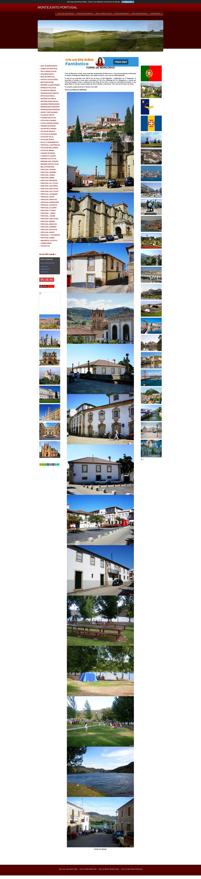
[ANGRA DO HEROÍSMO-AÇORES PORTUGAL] (151, 316)
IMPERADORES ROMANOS (50, 107)
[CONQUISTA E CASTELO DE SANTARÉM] (151, 438)
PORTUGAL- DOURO (48, 216)
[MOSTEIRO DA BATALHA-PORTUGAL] (49, 457)
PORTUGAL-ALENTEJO (49, 205)
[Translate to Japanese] (56, 254)
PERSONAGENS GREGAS (50, 93)
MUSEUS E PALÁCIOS (48, 88)
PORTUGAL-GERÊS (47, 238)
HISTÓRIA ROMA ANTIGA (49, 101)
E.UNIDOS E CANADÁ (48, 156)
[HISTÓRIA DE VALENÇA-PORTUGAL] (151, 265)
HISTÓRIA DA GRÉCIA (48, 98)
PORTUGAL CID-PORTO (49, 186)
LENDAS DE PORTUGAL (85, 13)
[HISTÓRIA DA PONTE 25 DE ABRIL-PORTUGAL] (151, 385)
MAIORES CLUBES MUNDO (50, 85)
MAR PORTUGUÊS (47, 82)
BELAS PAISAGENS (47, 167)
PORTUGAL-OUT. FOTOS (49, 191)
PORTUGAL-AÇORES (48, 169)
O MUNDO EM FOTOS (48, 118)
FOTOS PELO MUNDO (48, 120)
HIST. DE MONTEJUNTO (66, 13)
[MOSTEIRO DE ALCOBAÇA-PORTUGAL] (49, 365)
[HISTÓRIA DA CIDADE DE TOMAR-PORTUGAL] (151, 368)
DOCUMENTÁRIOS (122, 13)
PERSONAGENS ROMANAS (50, 109)
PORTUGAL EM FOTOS (49, 229)
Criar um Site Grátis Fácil (88, 869)
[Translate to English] (40, 254)
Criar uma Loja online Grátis (68, 869)
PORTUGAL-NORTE (48, 232)
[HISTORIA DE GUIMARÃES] (151, 97)
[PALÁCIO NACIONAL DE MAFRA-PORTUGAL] (49, 421)
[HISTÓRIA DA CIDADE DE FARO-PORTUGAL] (151, 282)
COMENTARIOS (46, 243)
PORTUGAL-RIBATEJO (49, 224)
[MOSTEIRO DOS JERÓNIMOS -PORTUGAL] (49, 347)
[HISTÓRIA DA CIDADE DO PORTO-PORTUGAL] (151, 231)
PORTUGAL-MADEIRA (48, 172)
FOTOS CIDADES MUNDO (50, 123)
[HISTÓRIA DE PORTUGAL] (151, 81)
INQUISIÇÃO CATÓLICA (49, 240)
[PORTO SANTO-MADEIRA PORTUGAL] (151, 147)
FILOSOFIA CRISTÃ (47, 115)
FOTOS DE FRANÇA (48, 131)
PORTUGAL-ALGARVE (49, 208)
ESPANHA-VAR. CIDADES (49, 161)
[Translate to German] (47, 254)
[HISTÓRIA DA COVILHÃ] (151, 457)
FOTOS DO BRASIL (47, 150)
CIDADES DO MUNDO (48, 126)
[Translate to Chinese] (53, 254)
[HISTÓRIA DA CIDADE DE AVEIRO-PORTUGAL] (151, 333)
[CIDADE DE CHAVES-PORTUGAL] (151, 350)
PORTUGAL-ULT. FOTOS (49, 183)
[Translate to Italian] (49, 254)
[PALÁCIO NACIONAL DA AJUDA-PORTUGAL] (49, 402)
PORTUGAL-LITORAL (48, 210)
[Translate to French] (45, 254)
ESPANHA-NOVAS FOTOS (50, 164)
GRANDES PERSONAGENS (50, 104)
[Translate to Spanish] (42, 254)
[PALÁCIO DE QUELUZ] (49, 329)
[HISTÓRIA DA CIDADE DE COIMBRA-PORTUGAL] (151, 299)
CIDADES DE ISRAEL (48, 153)
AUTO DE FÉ (44, 272)
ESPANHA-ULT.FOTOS (48, 158)
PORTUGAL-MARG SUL (49, 199)
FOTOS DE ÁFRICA (47, 139)
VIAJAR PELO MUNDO (48, 128)
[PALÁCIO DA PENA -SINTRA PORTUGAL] (49, 384)
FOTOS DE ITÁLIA (47, 137)
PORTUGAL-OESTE (47, 197)
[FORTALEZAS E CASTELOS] (142, 459)
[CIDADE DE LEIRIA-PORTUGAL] (151, 403)
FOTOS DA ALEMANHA (49, 134)
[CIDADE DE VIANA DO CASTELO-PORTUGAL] (151, 214)
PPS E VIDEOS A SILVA (103, 13)
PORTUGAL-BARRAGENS (50, 202)
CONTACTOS (155, 13)
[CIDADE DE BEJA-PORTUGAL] (151, 164)
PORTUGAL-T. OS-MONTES (50, 235)
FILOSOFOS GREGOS (48, 90)
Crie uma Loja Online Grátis (93, 2)
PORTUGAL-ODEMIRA (48, 227)
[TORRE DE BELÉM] (49, 313)
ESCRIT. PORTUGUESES (49, 112)
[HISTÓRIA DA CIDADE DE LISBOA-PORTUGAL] (151, 181)
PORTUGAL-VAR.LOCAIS (49, 218)
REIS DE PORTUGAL (139, 13)
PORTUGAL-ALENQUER (49, 194)
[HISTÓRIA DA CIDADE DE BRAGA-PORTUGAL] (151, 248)
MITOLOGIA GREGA (48, 96)
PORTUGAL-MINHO (47, 178)
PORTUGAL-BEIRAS (48, 221)
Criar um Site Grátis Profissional (131, 869)
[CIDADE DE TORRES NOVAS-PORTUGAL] (151, 420)
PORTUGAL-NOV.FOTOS (49, 188)
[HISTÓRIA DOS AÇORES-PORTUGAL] (151, 114)
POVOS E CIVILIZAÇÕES (49, 79)
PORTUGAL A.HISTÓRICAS (50, 145)
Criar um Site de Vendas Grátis (108, 869)
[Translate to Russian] (51, 254)
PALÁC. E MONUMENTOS (50, 142)
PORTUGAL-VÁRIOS (48, 175)
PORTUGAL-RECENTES (49, 180)
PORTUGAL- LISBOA (48, 213)
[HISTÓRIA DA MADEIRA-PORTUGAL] (151, 130)
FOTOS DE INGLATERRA (49, 148)
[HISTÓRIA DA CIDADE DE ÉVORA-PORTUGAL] (151, 197)
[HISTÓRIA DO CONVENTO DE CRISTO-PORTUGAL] (49, 439)
